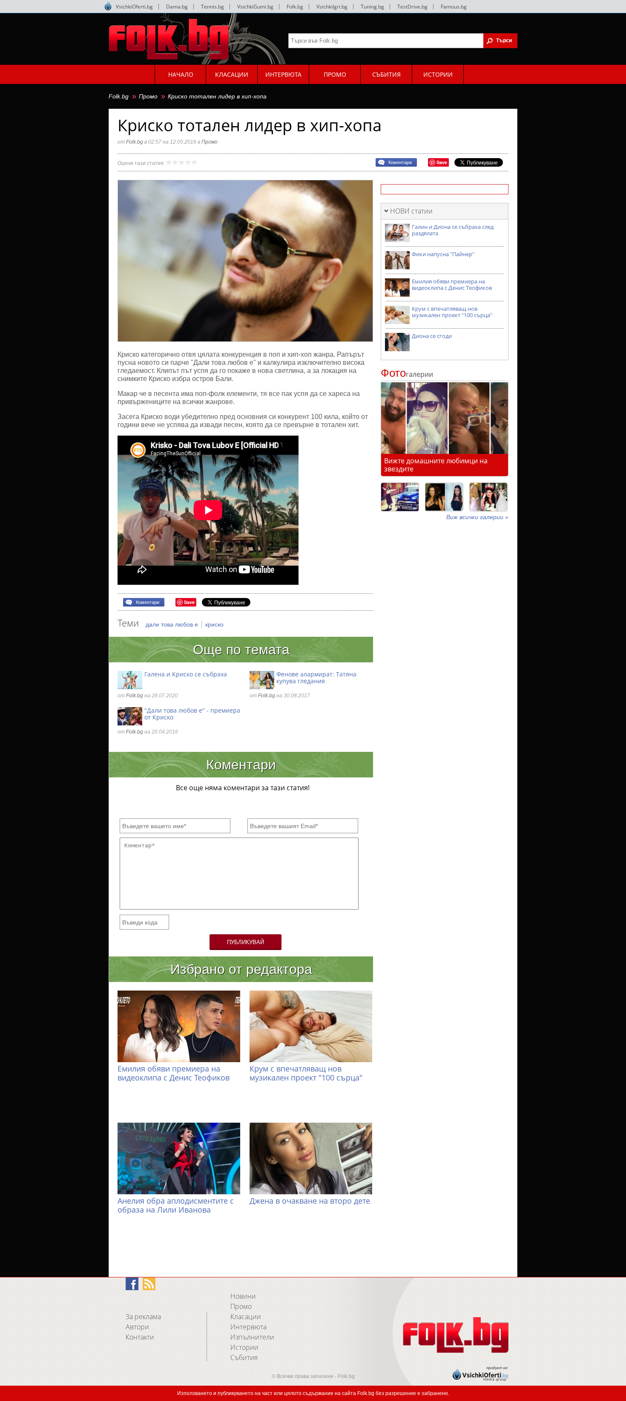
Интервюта (248, 1327)
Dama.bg (177, 6)
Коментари (400, 162)
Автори (137, 1327)
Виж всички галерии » (477, 517)
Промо (148, 96)
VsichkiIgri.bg (331, 6)
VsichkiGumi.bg (255, 6)
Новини (243, 1296)
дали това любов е (173, 624)
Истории (244, 1347)
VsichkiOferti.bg (134, 6)
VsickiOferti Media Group (108, 6)
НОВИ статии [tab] (411, 211)
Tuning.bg (372, 6)
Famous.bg (454, 6)
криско (214, 624)
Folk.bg (295, 6)
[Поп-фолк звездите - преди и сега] (444, 496)
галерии (407, 374)
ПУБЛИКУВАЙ (245, 942)
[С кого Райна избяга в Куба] (400, 496)
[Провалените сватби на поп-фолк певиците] (488, 496)
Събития (244, 1357)
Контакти (140, 1337)
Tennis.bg (212, 6)
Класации (245, 1316)
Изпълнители (252, 1337)
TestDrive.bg (412, 6)
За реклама (143, 1316)
